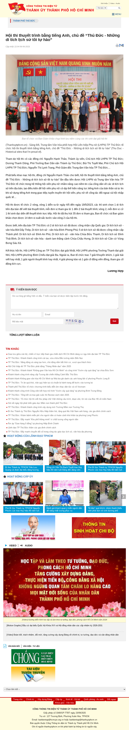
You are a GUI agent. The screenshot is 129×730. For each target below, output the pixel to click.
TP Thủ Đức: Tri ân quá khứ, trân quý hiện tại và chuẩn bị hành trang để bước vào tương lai (50, 382)
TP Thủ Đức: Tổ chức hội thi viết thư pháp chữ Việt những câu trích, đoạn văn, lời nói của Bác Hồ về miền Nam (59, 399)
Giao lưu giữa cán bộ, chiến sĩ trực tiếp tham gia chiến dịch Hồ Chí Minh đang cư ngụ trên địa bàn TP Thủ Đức (59, 354)
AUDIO (29, 545)
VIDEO (13, 545)
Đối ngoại (111, 699)
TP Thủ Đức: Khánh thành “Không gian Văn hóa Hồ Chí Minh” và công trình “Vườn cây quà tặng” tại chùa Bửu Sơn (61, 370)
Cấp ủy (59, 699)
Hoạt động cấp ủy (20, 476)
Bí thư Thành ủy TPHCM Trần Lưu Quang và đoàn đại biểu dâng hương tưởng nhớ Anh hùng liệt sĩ (22, 468)
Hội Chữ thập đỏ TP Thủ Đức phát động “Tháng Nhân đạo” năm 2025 (39, 366)
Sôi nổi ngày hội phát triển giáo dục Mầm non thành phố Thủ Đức (37, 403)
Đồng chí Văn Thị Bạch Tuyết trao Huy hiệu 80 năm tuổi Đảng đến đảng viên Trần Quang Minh (64, 468)
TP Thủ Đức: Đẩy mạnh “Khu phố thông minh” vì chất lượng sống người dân (43, 419)
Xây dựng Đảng (45, 699)
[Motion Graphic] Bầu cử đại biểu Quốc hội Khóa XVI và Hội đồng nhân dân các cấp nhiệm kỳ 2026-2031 (54, 625)
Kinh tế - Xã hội (73, 699)
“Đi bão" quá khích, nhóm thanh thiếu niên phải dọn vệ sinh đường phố (105, 509)
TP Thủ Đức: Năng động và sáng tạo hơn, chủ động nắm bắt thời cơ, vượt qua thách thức (49, 362)
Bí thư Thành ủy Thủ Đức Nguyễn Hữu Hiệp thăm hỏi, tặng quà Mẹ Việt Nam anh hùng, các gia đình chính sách (59, 411)
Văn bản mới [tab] (14, 646)
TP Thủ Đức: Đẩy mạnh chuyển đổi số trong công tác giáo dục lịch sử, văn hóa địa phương (50, 431)
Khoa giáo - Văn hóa (64, 703)
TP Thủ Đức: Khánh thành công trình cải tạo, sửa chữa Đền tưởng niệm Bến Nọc (45, 358)
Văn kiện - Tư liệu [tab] (31, 646)
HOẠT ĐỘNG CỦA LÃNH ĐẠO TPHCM (30, 436)
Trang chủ (17, 699)
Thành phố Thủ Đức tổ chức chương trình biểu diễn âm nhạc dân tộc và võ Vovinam (46, 387)
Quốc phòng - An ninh (94, 699)
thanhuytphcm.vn (52, 726)
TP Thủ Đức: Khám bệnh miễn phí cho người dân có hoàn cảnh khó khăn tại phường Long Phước (53, 415)
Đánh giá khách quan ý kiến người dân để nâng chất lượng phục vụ (64, 509)
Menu (118, 14)
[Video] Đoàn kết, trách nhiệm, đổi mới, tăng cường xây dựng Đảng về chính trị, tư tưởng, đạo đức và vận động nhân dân (63, 635)
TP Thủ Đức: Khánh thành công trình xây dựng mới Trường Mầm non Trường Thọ (46, 407)
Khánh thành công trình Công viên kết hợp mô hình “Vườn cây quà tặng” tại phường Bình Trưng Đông (54, 391)
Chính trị (30, 699)
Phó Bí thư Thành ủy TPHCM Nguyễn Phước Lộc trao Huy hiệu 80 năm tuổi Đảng (105, 468)
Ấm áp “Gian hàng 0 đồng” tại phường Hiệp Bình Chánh (33, 423)
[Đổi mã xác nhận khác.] (82, 321)
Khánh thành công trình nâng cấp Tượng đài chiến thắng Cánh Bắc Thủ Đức (43, 374)
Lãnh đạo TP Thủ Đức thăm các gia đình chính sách (32, 427)
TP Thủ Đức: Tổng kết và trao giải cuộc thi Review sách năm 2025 (38, 395)
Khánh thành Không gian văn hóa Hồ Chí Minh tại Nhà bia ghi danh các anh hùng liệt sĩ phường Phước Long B (58, 378)
